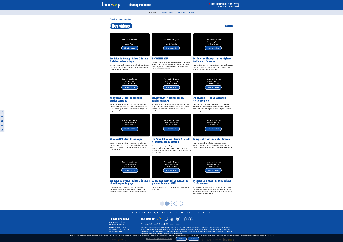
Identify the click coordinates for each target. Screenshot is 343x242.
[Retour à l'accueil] (111, 5)
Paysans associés (167, 13)
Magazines (181, 13)
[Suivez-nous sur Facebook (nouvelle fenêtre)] (2, 112)
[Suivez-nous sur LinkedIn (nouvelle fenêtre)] (2, 116)
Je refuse (181, 239)
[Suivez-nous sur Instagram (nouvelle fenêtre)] (2, 125)
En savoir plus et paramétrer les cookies (159, 239)
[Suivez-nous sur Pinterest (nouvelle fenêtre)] (2, 130)
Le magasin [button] (152, 13)
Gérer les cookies (130, 48)
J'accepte (194, 239)
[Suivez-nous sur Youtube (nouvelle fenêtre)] (2, 121)
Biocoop (192, 13)
